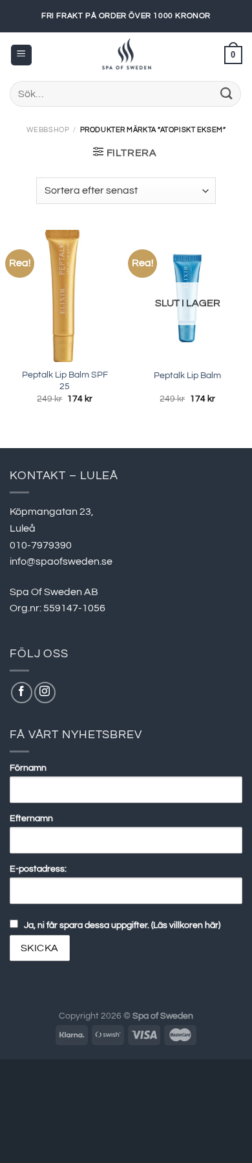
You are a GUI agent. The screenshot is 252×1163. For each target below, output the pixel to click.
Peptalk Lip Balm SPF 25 (65, 380)
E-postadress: (38, 869)
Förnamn (28, 768)
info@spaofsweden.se (61, 561)
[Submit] (227, 93)
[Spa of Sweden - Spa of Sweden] (126, 55)
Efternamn (31, 818)
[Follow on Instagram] (45, 692)
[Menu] (21, 55)
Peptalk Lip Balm (187, 375)
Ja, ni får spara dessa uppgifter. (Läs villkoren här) (122, 925)
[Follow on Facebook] (21, 692)
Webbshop (47, 129)
